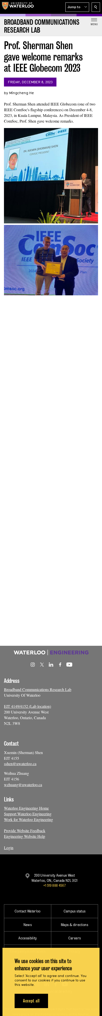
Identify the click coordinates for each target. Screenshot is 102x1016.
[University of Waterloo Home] (18, 7)
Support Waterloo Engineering (27, 813)
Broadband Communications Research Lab (37, 689)
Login (8, 847)
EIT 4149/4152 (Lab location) (27, 706)
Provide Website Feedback (24, 830)
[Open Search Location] (96, 7)
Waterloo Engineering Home (26, 808)
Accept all (31, 1000)
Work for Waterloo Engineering (28, 819)
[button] (77, 7)
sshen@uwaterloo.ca (20, 763)
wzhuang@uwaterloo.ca (23, 784)
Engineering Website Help (24, 836)
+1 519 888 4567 (54, 885)
